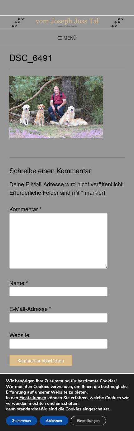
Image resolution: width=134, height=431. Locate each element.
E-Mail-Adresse (30, 308)
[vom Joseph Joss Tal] (67, 22)
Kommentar (25, 209)
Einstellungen (32, 398)
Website (19, 335)
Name (18, 283)
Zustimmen (21, 420)
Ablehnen (54, 420)
